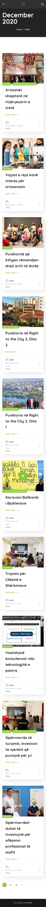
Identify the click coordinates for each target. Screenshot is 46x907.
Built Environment (11, 327)
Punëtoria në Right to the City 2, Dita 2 (22, 339)
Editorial (7, 84)
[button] (42, 4)
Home (19, 29)
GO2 (11, 281)
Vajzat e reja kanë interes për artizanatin (21, 181)
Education (8, 248)
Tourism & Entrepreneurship (24, 84)
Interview (7, 169)
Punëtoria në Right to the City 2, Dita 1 (22, 421)
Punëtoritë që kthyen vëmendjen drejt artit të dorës (22, 260)
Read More (10, 115)
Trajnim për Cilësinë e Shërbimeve (15, 579)
